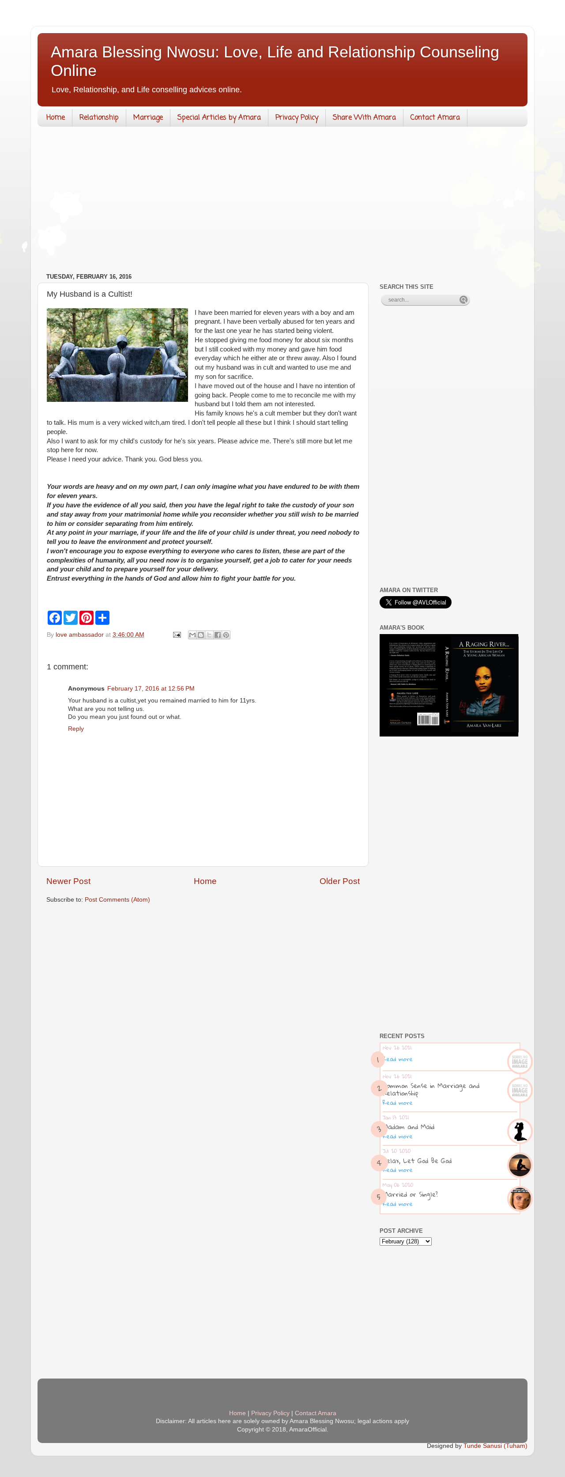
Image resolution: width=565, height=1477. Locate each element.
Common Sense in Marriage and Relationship (431, 1089)
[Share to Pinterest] (226, 635)
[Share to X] (209, 635)
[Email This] (192, 635)
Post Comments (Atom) (117, 899)
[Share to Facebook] (217, 635)
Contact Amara (435, 118)
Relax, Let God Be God (417, 1160)
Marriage (148, 118)
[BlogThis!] (200, 635)
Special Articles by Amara (219, 118)
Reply (76, 728)
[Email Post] (176, 634)
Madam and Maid (408, 1126)
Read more (398, 1059)
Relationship (99, 118)
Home (55, 118)
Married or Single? (410, 1194)
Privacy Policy (296, 118)
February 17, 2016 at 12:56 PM (151, 688)
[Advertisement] (282, 202)
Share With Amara (364, 118)
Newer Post (68, 881)
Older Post (340, 881)
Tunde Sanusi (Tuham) (495, 1446)
